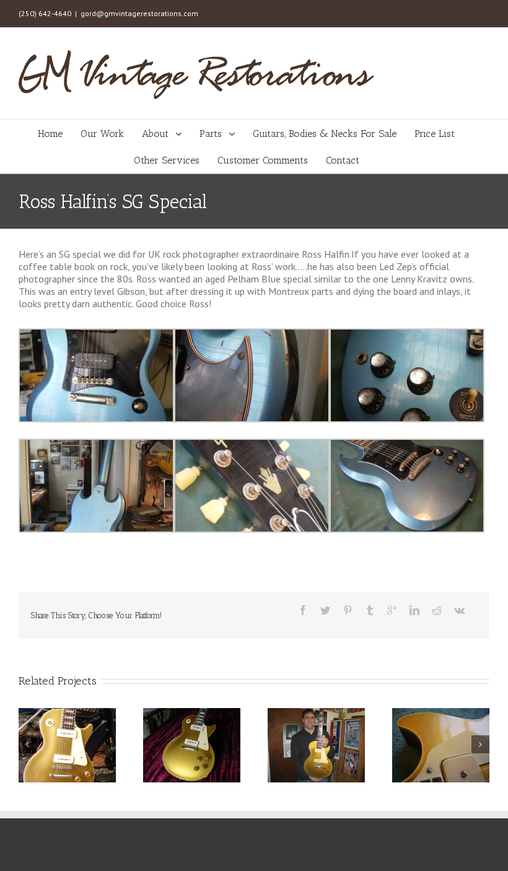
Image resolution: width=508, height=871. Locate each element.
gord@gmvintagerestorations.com (139, 13)
